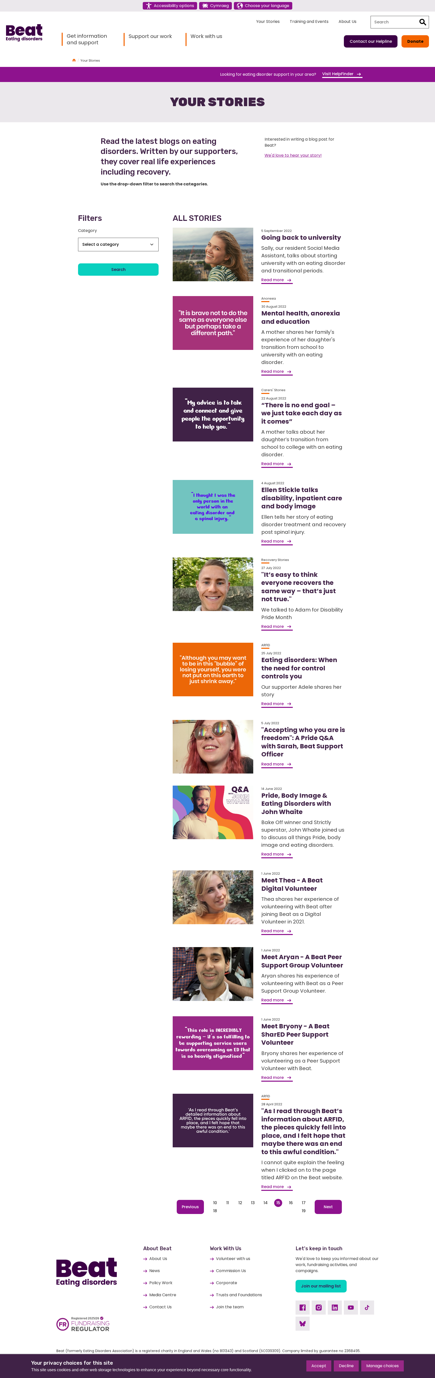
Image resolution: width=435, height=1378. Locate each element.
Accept (318, 1366)
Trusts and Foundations (239, 1295)
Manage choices (382, 1366)
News (154, 1271)
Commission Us (231, 1271)
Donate (415, 41)
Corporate (226, 1283)
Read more (273, 280)
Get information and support (87, 39)
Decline (346, 1366)
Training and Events (309, 21)
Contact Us (160, 1307)
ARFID (265, 645)
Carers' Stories (273, 390)
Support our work (150, 36)
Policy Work (160, 1283)
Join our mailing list (321, 1286)
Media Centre (162, 1295)
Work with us (206, 36)
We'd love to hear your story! (293, 155)
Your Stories (268, 21)
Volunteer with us (233, 1259)
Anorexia (268, 298)
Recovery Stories (275, 560)
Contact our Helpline (371, 41)
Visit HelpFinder (338, 74)
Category (87, 230)
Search (118, 269)
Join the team (230, 1307)
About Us (347, 21)
